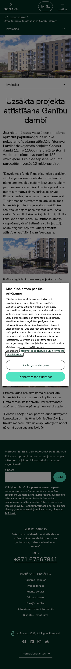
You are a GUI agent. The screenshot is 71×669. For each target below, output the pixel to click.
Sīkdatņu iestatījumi (35, 365)
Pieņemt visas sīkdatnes (35, 377)
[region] (35, 334)
